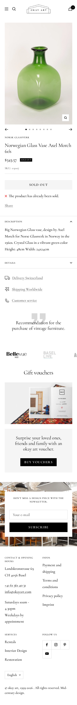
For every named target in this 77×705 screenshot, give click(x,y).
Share (9, 205)
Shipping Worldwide (27, 289)
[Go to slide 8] (51, 129)
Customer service (24, 300)
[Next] (70, 129)
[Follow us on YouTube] (46, 653)
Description (13, 221)
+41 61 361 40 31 (15, 585)
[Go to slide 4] (36, 129)
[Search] (14, 9)
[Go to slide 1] (26, 129)
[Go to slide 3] (33, 129)
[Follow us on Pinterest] (64, 644)
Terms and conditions (50, 583)
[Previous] (6, 129)
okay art (13, 688)
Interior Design (16, 650)
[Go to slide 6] (43, 129)
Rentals (10, 641)
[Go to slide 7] (47, 129)
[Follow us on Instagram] (55, 644)
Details (10, 262)
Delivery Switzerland (27, 278)
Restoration (13, 659)
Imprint (48, 604)
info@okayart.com (18, 591)
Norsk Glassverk (17, 137)
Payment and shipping (51, 568)
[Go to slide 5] (40, 129)
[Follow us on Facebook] (46, 644)
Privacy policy (52, 595)
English (12, 675)
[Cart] (70, 9)
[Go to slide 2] (29, 129)
